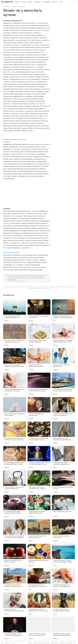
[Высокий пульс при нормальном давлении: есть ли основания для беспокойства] (14, 433)
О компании (7, 642)
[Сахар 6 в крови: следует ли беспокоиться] (63, 359)
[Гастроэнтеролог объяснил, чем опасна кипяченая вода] (14, 481)
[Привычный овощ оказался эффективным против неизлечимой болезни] (39, 506)
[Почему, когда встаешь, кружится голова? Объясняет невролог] (39, 384)
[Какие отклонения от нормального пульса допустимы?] (14, 604)
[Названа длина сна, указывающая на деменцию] (39, 310)
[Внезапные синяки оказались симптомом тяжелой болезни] (63, 628)
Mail (2, 642)
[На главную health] (8, 2)
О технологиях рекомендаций (65, 642)
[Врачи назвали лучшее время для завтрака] (39, 555)
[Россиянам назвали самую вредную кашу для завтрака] (14, 506)
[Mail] (2, 2)
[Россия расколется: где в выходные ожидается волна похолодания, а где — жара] (63, 604)
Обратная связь (54, 642)
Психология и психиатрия (18, 6)
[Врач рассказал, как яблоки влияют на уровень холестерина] (14, 359)
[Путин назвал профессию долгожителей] (39, 408)
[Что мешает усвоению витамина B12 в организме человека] (39, 433)
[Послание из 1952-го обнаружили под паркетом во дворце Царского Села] (14, 335)
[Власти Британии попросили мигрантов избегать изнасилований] (39, 530)
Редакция (30, 642)
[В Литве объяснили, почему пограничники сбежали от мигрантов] (14, 310)
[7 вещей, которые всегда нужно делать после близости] (63, 408)
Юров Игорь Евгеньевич (18, 139)
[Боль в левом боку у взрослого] (63, 506)
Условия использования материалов (41, 642)
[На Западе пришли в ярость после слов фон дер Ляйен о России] (39, 457)
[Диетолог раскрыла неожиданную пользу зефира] (14, 408)
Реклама (13, 642)
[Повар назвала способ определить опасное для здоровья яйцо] (39, 359)
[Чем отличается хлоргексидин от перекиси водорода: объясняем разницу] (14, 530)
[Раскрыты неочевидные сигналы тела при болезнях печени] (14, 384)
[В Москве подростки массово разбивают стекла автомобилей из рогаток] (63, 310)
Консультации (6, 6)
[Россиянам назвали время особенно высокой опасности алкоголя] (14, 579)
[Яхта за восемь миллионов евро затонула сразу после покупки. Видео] (63, 384)
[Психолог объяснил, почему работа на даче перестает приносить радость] (39, 628)
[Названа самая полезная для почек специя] (63, 530)
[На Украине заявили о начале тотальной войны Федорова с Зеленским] (14, 628)
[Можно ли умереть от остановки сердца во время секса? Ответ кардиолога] (63, 335)
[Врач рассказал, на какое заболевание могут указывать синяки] (63, 433)
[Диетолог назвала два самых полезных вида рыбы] (39, 335)
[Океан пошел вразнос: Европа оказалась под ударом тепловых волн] (63, 555)
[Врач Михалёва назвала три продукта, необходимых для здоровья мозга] (63, 579)
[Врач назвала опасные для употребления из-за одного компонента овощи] (39, 481)
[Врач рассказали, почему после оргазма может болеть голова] (14, 457)
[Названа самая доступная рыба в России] (63, 481)
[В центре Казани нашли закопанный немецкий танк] (63, 457)
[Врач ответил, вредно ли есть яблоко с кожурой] (14, 555)
